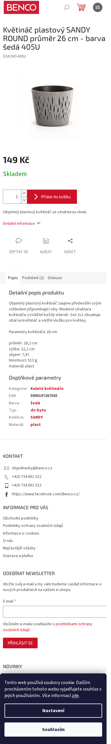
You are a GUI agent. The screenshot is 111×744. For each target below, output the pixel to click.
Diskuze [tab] (55, 278)
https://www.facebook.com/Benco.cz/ (46, 494)
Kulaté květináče (47, 389)
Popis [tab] (13, 278)
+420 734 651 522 (26, 477)
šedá (35, 403)
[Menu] (98, 7)
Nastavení (53, 710)
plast (35, 425)
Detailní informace (19, 224)
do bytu (38, 410)
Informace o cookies (21, 533)
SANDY (36, 417)
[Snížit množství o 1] (24, 200)
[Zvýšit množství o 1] (24, 193)
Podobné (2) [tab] (33, 278)
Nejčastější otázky (19, 548)
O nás (8, 541)
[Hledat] (67, 7)
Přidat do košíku (56, 196)
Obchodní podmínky (20, 518)
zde (75, 695)
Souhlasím (53, 729)
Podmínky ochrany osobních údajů (33, 526)
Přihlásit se (20, 642)
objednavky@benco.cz (32, 468)
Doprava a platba (18, 556)
